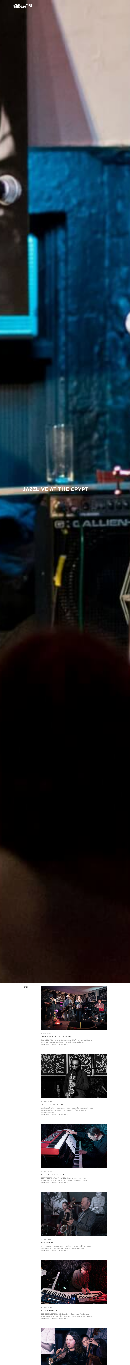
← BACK (25, 987)
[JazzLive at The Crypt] (74, 1076)
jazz (51, 1044)
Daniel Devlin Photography (22, 6)
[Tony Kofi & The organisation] (74, 1008)
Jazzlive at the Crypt (62, 1044)
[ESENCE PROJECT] (74, 1282)
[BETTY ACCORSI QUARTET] (74, 1146)
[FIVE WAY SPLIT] (74, 1214)
